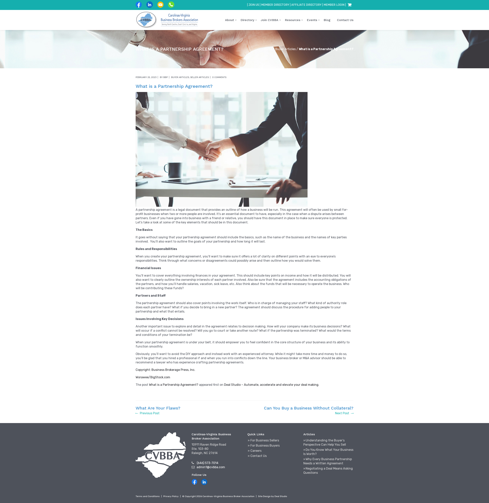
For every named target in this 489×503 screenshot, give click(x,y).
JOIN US (254, 5)
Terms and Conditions (148, 496)
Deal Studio (280, 496)
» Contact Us (257, 456)
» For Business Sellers (263, 440)
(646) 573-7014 (207, 463)
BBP (165, 77)
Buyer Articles (285, 49)
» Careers (255, 451)
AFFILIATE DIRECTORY (306, 5)
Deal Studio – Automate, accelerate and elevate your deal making (271, 385)
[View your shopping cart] (349, 5)
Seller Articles (199, 77)
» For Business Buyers (264, 445)
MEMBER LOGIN (334, 5)
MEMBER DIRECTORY (275, 5)
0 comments (219, 77)
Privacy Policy (171, 496)
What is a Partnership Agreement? (173, 385)
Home (268, 49)
